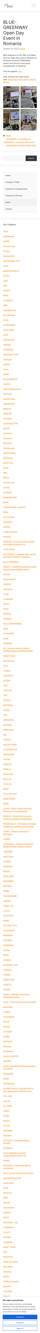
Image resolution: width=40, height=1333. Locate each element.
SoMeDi (6, 1160)
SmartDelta (8, 675)
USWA (6, 594)
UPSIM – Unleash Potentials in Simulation (16, 832)
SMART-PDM (8, 980)
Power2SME (8, 1183)
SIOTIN (6, 276)
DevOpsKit (7, 1041)
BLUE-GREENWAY (11, 562)
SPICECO (7, 700)
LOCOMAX (7, 1291)
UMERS (6, 241)
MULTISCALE (9, 661)
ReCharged (8, 458)
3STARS (6, 680)
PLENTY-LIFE (9, 482)
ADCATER (7, 690)
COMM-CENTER (10, 532)
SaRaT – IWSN (9, 1247)
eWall (5, 1198)
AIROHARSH (8, 720)
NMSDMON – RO (10, 1222)
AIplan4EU (7, 643)
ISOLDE (6, 428)
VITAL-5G (7, 784)
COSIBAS (7, 960)
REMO (5, 295)
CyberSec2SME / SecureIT (14, 507)
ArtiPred (6, 759)
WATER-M (7, 1193)
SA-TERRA (7, 1106)
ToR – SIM (7, 1096)
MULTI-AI (7, 779)
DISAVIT (6, 871)
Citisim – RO (8, 906)
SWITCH (6, 1203)
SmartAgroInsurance (12, 389)
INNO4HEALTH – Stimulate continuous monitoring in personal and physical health (19, 825)
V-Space (7, 671)
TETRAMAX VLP (10, 749)
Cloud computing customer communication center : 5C (14, 1154)
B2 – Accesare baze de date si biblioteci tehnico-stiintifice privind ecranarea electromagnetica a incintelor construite (18, 649)
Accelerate (7, 1242)
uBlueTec (7, 409)
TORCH (6, 1111)
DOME (6, 468)
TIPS (5, 715)
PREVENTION (9, 404)
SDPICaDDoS (8, 340)
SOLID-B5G (8, 774)
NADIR (6, 374)
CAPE (5, 281)
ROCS (5, 335)
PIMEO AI (7, 769)
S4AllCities (7, 866)
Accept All (20, 1317)
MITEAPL (7, 1286)
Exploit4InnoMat (10, 497)
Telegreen (7, 1272)
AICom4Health (9, 579)
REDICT (6, 1276)
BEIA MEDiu (8, 1267)
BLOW (6, 502)
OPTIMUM (7, 1031)
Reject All (20, 1328)
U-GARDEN (8, 599)
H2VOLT (6, 251)
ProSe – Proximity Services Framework (19, 1002)
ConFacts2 (7, 438)
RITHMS (6, 527)
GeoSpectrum (9, 256)
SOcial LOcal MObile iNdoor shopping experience (19, 1067)
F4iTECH (7, 584)
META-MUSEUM (10, 379)
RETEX (6, 478)
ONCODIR (7, 418)
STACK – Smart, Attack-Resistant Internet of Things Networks (17, 809)
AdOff (5, 266)
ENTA (5, 666)
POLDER (6, 989)
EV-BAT (6, 1232)
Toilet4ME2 (8, 852)
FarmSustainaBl (10, 896)
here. (20, 71)
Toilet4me (7, 970)
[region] (20, 1315)
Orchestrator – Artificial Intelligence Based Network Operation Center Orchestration (18, 845)
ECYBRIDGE (8, 350)
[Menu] (34, 5)
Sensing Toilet (9, 246)
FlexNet (6, 710)
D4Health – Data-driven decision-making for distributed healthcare (17, 817)
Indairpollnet (8, 945)
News (8, 136)
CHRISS (6, 487)
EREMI (6, 789)
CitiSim (6, 1078)
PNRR (5, 231)
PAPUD (6, 1022)
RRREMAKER (8, 754)
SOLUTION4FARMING (12, 623)
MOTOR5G (7, 886)
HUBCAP (7, 901)
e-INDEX (6, 839)
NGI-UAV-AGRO (10, 744)
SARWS (6, 1036)
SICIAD (6, 1116)
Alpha (5, 628)
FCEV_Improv (8, 330)
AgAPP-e (7, 384)
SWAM (6, 955)
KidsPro (6, 1121)
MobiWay (7, 1237)
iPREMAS (7, 614)
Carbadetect (8, 1227)
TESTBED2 (7, 940)
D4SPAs (6, 364)
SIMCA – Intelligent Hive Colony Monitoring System (16, 995)
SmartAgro (7, 1007)
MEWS (6, 804)
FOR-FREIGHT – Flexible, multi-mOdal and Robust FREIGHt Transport (19, 555)
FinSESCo (7, 619)
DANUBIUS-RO (9, 310)
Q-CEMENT (8, 300)
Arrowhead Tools (10, 965)
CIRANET (7, 345)
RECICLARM (8, 876)
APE (5, 735)
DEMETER (7, 413)
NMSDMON (8, 1257)
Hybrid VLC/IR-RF (10, 1056)
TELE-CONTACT (10, 794)
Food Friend (8, 856)
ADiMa (6, 920)
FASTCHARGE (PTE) (11, 261)
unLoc (5, 369)
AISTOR (6, 574)
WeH (5, 473)
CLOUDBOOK (9, 930)
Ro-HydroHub (9, 315)
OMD (5, 685)
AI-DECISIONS (9, 325)
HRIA (5, 305)
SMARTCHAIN (9, 656)
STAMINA (7, 861)
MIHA (5, 512)
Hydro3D (7, 739)
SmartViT (7, 537)
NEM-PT (6, 1296)
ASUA (5, 1188)
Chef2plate (8, 1130)
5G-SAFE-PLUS (10, 925)
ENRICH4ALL (9, 730)
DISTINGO (7, 725)
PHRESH (7, 290)
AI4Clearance (9, 448)
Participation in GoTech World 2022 (21, 145)
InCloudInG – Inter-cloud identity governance (17, 1166)
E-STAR (6, 1125)
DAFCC (6, 604)
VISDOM (6, 975)
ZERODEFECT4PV (10, 354)
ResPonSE (7, 443)
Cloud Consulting (10, 1262)
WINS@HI (7, 1061)
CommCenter (9, 1207)
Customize (20, 1323)
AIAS (5, 285)
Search (31, 158)
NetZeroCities (9, 399)
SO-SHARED (8, 633)
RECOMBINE (8, 881)
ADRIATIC (7, 764)
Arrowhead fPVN (10, 423)
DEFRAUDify (8, 915)
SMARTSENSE (9, 799)
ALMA (5, 638)
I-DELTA (6, 911)
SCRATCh (7, 984)
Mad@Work (8, 935)
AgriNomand (8, 236)
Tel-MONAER (9, 1017)
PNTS (5, 320)
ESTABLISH (8, 1148)
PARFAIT (6, 1027)
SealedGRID (8, 1074)
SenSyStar (7, 522)
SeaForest (7, 1135)
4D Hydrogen (9, 517)
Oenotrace (7, 433)
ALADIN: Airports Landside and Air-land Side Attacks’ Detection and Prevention (18, 1089)
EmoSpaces (8, 1051)
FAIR (5, 1252)
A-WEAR (6, 1012)
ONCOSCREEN (9, 453)
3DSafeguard (9, 1083)
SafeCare (7, 1046)
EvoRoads (7, 359)
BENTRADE (8, 705)
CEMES (6, 891)
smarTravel (8, 589)
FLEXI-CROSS (9, 549)
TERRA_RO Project (11, 1281)
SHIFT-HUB (8, 463)
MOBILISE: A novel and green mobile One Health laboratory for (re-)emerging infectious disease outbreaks (19, 543)
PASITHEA (7, 394)
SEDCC (6, 1217)
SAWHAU (7, 1212)
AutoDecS (7, 492)
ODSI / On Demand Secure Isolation (18, 1173)
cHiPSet (6, 950)
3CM (5, 695)
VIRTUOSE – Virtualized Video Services (16, 1141)
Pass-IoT (7, 1101)
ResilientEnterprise (11, 271)
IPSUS (6, 609)
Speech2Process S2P (12, 1178)
